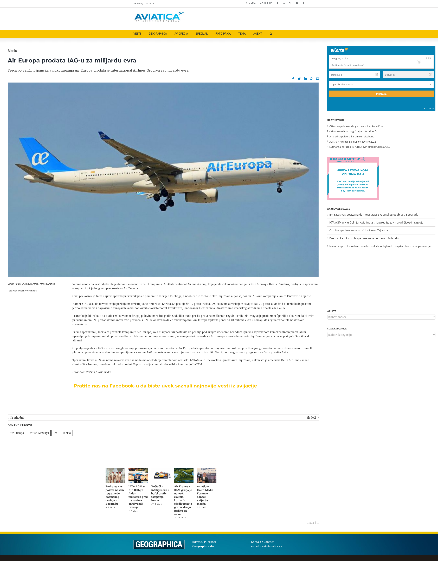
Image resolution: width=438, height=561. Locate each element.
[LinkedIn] (305, 78)
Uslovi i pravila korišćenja (146, 559)
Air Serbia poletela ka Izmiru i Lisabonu (351, 136)
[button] (271, 34)
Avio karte (429, 108)
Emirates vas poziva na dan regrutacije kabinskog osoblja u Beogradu (115, 495)
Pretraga (381, 93)
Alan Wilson (87, 372)
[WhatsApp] (311, 78)
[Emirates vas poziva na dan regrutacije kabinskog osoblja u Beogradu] (116, 470)
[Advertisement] (242, 18)
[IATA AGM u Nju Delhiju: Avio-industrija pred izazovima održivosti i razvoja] (139, 470)
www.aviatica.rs (281, 559)
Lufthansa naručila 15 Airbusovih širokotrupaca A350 (359, 146)
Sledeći (311, 417)
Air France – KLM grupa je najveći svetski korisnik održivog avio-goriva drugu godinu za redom (186, 499)
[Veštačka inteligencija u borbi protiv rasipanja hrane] (163, 470)
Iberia (67, 433)
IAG (55, 433)
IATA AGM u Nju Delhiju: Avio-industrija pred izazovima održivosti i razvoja (139, 495)
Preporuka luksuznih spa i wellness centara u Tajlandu (364, 238)
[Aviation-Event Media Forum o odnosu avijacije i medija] (210, 470)
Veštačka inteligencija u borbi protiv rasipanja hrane (162, 494)
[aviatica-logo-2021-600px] (159, 12)
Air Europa (17, 433)
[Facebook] (293, 78)
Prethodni (17, 417)
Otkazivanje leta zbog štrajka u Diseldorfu (353, 131)
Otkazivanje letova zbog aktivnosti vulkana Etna (356, 126)
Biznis (12, 51)
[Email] (317, 78)
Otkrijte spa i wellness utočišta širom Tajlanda (358, 230)
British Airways (39, 433)
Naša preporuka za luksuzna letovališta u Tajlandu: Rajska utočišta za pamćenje (380, 246)
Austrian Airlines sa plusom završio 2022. (353, 141)
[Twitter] (299, 78)
